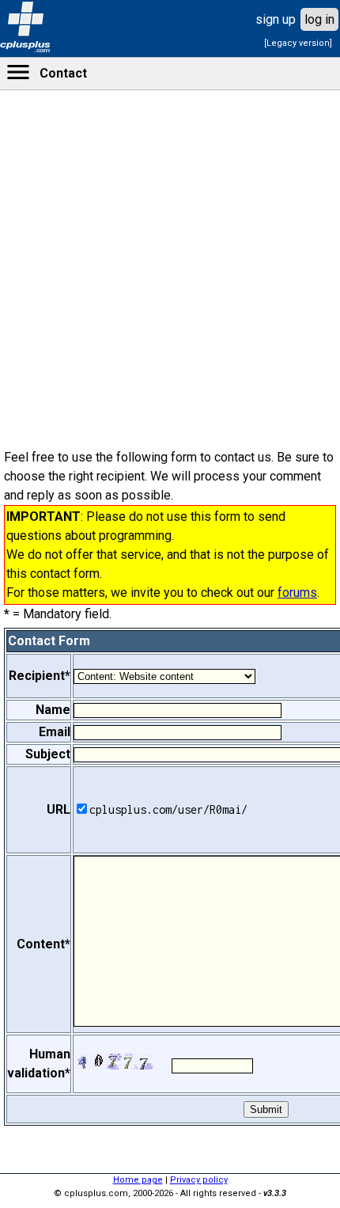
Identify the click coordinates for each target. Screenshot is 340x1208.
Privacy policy (199, 1180)
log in (319, 19)
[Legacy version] (298, 43)
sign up (275, 19)
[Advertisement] (170, 506)
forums (297, 592)
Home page (138, 1180)
